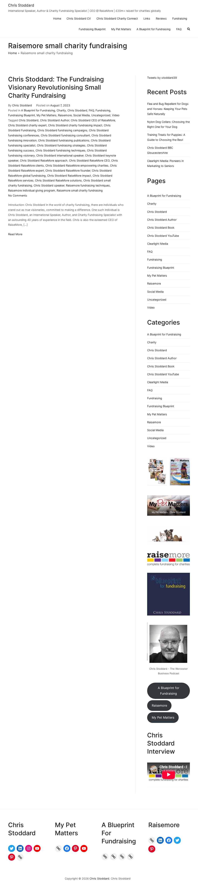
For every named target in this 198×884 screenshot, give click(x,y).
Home (57, 18)
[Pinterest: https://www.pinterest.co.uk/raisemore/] (151, 849)
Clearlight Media (157, 243)
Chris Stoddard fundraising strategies (61, 145)
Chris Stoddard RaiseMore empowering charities (76, 165)
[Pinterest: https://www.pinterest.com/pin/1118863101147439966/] (11, 857)
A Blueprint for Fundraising (154, 29)
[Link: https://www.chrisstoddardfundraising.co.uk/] (20, 857)
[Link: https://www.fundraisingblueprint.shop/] (122, 856)
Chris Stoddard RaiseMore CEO (89, 160)
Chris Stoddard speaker (49, 185)
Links (146, 18)
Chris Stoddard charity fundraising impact (75, 125)
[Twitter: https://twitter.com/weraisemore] (177, 840)
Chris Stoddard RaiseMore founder (67, 170)
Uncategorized (100, 115)
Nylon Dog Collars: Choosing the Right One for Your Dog (168, 124)
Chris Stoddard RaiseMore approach (43, 160)
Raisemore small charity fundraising (80, 190)
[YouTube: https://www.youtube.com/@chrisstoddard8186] (37, 848)
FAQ (179, 29)
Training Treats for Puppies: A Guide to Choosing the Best (166, 137)
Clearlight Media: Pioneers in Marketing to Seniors (165, 163)
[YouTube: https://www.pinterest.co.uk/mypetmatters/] (83, 848)
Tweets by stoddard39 (162, 77)
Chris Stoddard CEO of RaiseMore (93, 120)
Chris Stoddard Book (160, 227)
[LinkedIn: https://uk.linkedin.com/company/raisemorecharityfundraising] (160, 840)
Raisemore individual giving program (31, 190)
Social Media (81, 115)
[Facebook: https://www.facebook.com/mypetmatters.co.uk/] (66, 848)
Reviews (161, 18)
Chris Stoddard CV (79, 18)
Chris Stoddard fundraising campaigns (62, 130)
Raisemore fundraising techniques (88, 185)
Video (115, 115)
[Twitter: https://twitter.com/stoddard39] (11, 848)
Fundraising (179, 18)
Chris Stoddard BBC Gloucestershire (160, 150)
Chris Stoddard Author (54, 120)
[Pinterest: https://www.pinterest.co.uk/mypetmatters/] (75, 848)
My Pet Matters (121, 29)
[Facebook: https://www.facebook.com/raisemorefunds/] (168, 840)
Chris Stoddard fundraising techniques (60, 150)
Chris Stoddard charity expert (27, 125)
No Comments (17, 195)
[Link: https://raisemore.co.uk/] (151, 840)
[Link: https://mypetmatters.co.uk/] (58, 848)
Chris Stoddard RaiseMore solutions (58, 180)
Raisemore (65, 115)
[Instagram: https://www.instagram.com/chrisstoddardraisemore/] (28, 848)
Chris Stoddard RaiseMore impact (69, 175)
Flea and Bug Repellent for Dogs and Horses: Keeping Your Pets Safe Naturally (168, 108)
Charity (61, 110)
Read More (15, 234)
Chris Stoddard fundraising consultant (65, 135)
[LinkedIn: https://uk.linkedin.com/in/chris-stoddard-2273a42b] (20, 848)
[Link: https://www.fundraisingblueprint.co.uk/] (113, 856)
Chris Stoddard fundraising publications (63, 140)
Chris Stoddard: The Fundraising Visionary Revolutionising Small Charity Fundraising (56, 87)
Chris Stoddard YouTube (163, 235)
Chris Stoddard (21, 5)
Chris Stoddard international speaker (60, 155)
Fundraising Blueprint (92, 29)
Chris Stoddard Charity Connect (117, 18)
